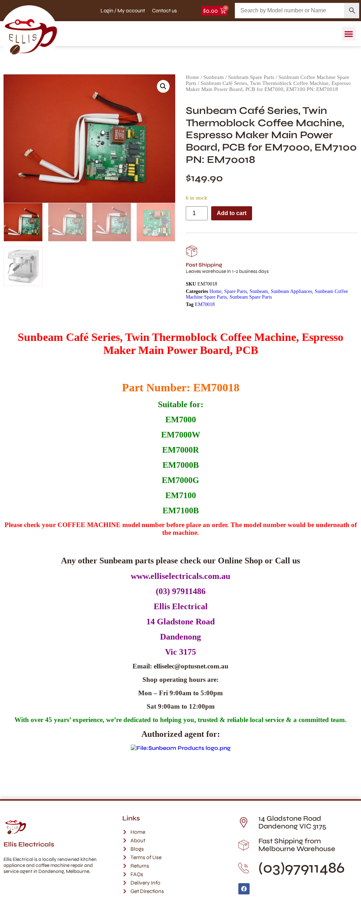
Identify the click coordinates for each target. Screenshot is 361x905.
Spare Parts (235, 291)
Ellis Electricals (29, 844)
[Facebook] (244, 888)
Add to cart (231, 213)
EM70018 (205, 304)
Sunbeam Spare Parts (251, 77)
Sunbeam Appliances (291, 291)
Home (192, 77)
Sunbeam (213, 77)
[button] (349, 34)
